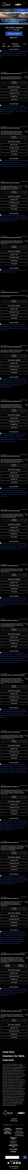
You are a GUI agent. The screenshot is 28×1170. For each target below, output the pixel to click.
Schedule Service (13, 1141)
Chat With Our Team (14, 93)
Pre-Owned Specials (19, 1135)
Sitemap (13, 1151)
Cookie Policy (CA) (13, 1146)
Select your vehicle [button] (14, 34)
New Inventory (19, 1131)
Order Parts (13, 1142)
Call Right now (14, 96)
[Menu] (24, 3)
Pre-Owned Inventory (19, 1132)
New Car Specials (19, 1134)
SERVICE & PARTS (13, 1138)
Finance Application (7, 1129)
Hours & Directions (7, 1132)
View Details (14, 99)
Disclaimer (13, 1149)
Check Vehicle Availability (14, 87)
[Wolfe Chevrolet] (11, 4)
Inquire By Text (14, 90)
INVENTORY (19, 1128)
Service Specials (13, 1144)
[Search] (25, 1157)
